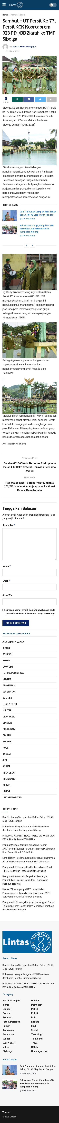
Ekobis (6, 660)
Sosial (6, 766)
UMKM (6, 791)
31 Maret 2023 (13, 51)
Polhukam (8, 729)
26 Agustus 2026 (28, 219)
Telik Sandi (9, 779)
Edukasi (7, 654)
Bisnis (6, 648)
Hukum (6, 679)
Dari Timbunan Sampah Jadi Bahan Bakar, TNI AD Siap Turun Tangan (38, 213)
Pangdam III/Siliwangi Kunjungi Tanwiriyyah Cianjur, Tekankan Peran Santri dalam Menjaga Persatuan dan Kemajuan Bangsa (28, 906)
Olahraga (8, 716)
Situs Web (7, 595)
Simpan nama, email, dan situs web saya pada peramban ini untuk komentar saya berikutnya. (31, 612)
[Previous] (26, 245)
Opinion (7, 723)
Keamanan (8, 685)
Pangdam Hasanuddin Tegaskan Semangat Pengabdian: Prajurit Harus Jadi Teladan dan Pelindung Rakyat (25, 880)
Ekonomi (7, 666)
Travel (6, 785)
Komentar (8, 525)
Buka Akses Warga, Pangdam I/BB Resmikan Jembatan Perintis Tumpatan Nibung (37, 228)
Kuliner (7, 698)
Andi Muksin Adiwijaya (24, 46)
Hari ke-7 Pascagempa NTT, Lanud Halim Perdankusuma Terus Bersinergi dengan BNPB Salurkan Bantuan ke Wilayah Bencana (26, 893)
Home (5, 15)
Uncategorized (12, 797)
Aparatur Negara (17, 15)
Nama (6, 566)
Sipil (5, 760)
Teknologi (8, 772)
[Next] (32, 245)
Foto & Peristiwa (13, 673)
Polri (5, 747)
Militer (7, 710)
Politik (6, 735)
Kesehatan (9, 691)
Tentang (6, 1112)
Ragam (6, 754)
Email (6, 580)
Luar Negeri (9, 704)
